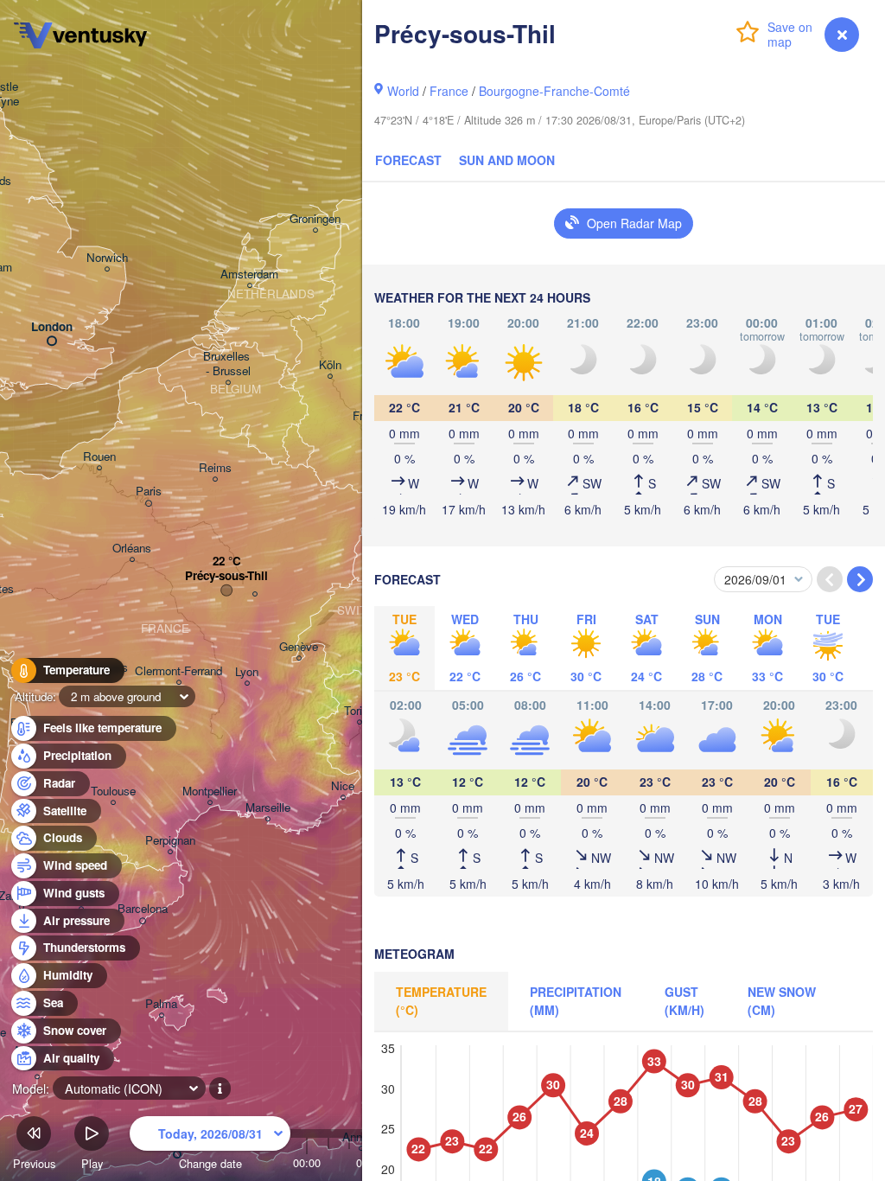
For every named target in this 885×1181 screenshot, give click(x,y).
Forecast (408, 160)
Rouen (99, 457)
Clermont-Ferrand (178, 671)
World (403, 90)
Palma (161, 1004)
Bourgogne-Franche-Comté (554, 90)
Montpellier (209, 791)
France (449, 90)
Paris (149, 491)
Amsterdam (249, 274)
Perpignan (170, 840)
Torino (359, 711)
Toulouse (113, 791)
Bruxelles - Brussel (228, 364)
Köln (330, 365)
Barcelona (143, 909)
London (52, 327)
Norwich (107, 258)
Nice (342, 786)
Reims (215, 468)
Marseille (267, 808)
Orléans (131, 548)
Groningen (315, 219)
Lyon (246, 672)
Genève (298, 647)
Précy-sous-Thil (226, 576)
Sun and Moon (507, 160)
